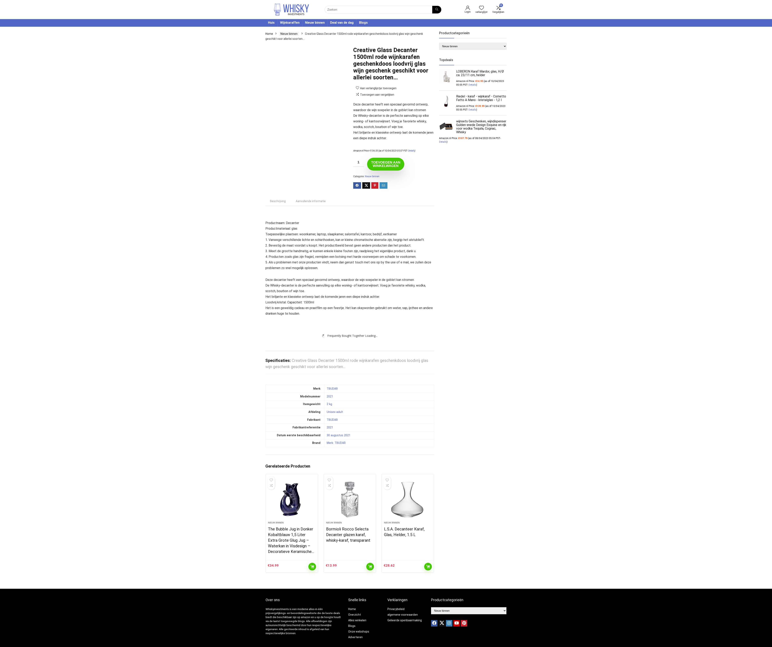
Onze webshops (358, 631)
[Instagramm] (449, 623)
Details (411, 150)
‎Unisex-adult (335, 412)
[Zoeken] (436, 9)
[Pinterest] (464, 623)
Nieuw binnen (315, 23)
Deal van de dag (342, 23)
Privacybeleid (395, 609)
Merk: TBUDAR (336, 443)
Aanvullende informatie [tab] (311, 201)
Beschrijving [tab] (278, 201)
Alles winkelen (357, 620)
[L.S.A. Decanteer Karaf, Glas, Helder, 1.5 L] (407, 500)
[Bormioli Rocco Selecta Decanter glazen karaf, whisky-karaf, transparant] (350, 500)
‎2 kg (329, 404)
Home (269, 33)
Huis (271, 23)
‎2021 (330, 396)
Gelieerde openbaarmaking (404, 620)
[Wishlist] (481, 8)
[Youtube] (456, 623)
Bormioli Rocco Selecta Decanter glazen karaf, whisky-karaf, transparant (348, 535)
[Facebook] (434, 623)
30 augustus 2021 (338, 435)
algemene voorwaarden (402, 614)
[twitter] (441, 623)
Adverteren (355, 637)
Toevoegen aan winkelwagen (385, 164)
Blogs (363, 23)
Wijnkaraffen (290, 23)
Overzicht (354, 614)
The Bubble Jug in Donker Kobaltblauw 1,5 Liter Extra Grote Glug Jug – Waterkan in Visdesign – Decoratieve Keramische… (291, 540)
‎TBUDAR (332, 388)
